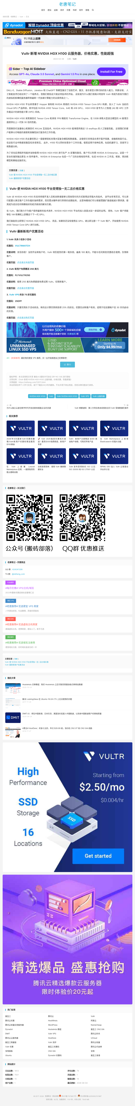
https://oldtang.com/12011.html (32, 382)
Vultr (21, 17)
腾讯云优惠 (10, 1020)
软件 (81, 10)
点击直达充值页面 (25, 262)
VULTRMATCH (22, 245)
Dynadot (9, 1029)
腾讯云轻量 (95, 1042)
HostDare (52, 1038)
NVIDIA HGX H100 (37, 396)
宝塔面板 (9, 1051)
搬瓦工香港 (95, 1055)
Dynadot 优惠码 (55, 1055)
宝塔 (93, 1051)
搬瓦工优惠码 (53, 1047)
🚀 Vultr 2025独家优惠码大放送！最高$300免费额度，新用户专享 (52, 441)
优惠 (68, 10)
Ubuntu (8, 1055)
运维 (56, 10)
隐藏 (21, 170)
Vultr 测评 (52, 1042)
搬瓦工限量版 (10, 1042)
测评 (62, 10)
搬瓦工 (8, 1016)
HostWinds (52, 1020)
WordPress (52, 1025)
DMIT (7, 1033)
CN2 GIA (52, 1051)
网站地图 (55, 1096)
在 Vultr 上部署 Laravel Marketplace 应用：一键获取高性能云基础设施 (21, 469)
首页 (43, 10)
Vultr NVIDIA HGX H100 (67, 396)
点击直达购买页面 (25, 317)
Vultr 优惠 (9, 1047)
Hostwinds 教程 (54, 1029)
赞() (67, 364)
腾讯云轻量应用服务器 (14, 1025)
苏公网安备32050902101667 (91, 1096)
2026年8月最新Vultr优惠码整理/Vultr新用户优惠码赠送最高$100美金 (21, 441)
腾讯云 (51, 1016)
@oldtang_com (18, 574)
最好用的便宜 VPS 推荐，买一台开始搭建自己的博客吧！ (44, 358)
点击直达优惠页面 (25, 288)
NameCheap (96, 1025)
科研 (75, 10)
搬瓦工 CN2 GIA (97, 1029)
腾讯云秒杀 (95, 1033)
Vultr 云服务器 (99, 396)
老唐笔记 (67, 4)
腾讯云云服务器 (11, 1038)
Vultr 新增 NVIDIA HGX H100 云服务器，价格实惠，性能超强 (67, 53)
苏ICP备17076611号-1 (69, 1096)
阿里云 (93, 1020)
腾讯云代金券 (96, 1047)
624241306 (17, 569)
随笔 (87, 10)
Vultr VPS (14, 294)
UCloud (94, 1038)
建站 (49, 10)
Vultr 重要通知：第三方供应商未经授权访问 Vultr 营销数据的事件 (101, 408)
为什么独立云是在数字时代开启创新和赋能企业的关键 (29, 408)
